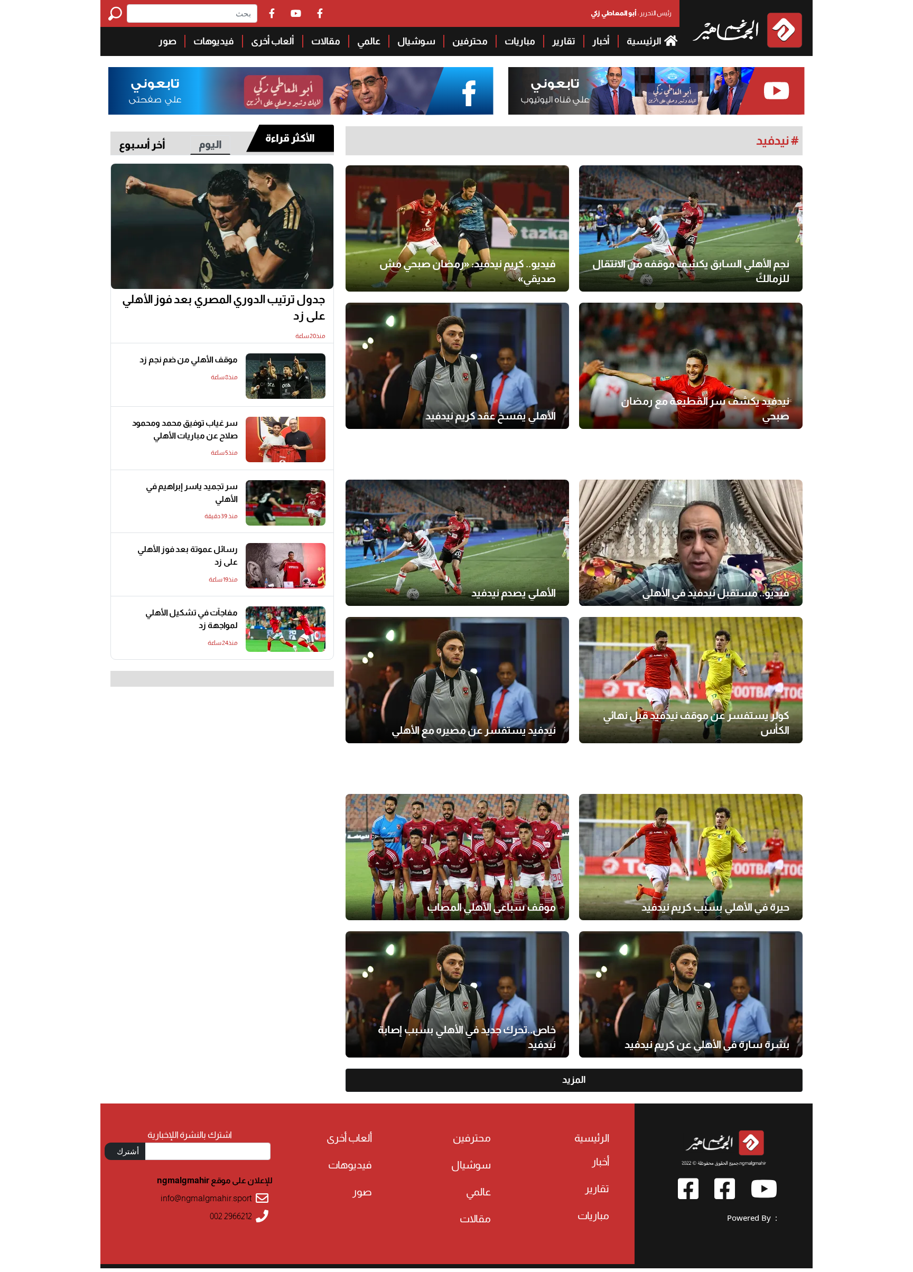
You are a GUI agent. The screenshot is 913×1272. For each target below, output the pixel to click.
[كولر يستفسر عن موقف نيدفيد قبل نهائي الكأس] (691, 680)
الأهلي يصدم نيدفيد (513, 592)
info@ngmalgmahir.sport (206, 1198)
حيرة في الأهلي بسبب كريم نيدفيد (715, 907)
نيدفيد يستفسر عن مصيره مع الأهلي (474, 730)
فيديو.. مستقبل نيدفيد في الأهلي (715, 592)
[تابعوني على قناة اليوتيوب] (654, 91)
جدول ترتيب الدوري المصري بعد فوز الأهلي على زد (223, 308)
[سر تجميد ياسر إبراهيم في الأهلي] (285, 503)
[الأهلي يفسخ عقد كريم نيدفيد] (457, 366)
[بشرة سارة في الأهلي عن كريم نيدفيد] (691, 994)
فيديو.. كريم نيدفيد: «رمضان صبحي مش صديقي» (467, 271)
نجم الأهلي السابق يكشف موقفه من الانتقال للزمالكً (690, 271)
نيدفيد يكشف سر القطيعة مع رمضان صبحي (705, 408)
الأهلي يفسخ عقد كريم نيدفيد (490, 416)
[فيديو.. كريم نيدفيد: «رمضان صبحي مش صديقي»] (457, 228)
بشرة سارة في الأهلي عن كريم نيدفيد (707, 1044)
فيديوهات (213, 41)
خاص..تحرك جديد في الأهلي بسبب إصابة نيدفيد (467, 1037)
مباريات (520, 41)
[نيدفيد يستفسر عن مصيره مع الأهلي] (457, 680)
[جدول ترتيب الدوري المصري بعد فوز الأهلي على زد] (222, 226)
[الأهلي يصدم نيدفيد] (457, 543)
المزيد (574, 1079)
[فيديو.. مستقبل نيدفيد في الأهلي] (691, 543)
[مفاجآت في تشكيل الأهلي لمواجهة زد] (285, 629)
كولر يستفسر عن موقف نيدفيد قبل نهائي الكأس (696, 722)
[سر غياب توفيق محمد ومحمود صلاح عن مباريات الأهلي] (285, 439)
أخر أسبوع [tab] (142, 145)
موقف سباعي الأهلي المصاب (491, 907)
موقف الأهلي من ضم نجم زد (188, 359)
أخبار (601, 41)
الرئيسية (645, 41)
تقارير (563, 41)
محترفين (470, 41)
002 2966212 (231, 1216)
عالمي (368, 41)
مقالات (325, 41)
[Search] (117, 13)
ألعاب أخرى (272, 41)
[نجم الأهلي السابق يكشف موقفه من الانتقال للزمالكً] (691, 228)
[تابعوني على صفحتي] (301, 91)
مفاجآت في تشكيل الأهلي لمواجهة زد (191, 619)
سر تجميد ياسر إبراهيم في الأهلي (192, 492)
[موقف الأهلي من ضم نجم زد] (285, 376)
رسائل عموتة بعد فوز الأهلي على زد (187, 555)
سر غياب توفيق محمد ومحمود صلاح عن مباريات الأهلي (185, 429)
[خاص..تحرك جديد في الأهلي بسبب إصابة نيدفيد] (457, 994)
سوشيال (416, 41)
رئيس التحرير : (631, 13)
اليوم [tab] (210, 144)
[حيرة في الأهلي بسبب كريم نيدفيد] (691, 857)
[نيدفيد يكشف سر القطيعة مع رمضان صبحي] (691, 366)
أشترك (128, 1151)
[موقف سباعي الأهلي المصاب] (457, 857)
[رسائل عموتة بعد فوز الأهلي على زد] (285, 565)
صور (167, 41)
